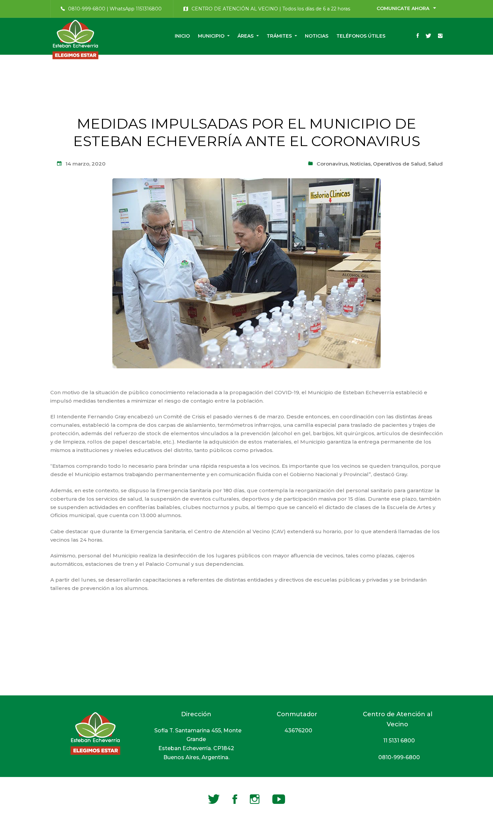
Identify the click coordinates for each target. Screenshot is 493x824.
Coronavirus (332, 164)
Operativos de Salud (399, 164)
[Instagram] (440, 36)
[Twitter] (428, 36)
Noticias (360, 164)
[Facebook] (418, 36)
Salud (435, 164)
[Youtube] (279, 799)
